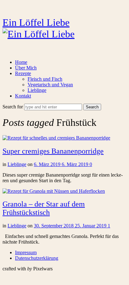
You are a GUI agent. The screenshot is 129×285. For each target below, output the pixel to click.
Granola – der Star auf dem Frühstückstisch (44, 208)
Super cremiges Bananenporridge (53, 151)
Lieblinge (37, 90)
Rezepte (23, 73)
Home (21, 62)
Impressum (26, 252)
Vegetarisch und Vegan (50, 84)
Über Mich (26, 67)
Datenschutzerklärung (36, 258)
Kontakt (23, 95)
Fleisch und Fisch (45, 79)
